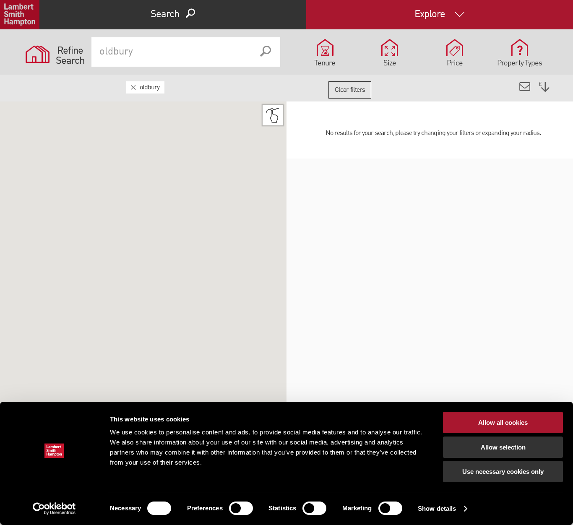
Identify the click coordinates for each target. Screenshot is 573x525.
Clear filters (350, 90)
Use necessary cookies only (503, 471)
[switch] (241, 508)
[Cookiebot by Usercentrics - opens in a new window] (54, 508)
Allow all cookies (503, 422)
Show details (437, 508)
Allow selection (503, 447)
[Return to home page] (19, 14)
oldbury (149, 87)
